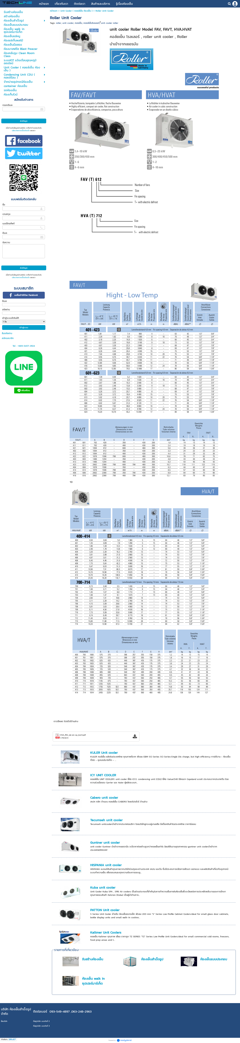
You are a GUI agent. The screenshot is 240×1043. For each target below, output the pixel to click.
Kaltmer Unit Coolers (105, 932)
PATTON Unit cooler (105, 909)
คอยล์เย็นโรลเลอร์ (91, 23)
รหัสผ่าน (6, 309)
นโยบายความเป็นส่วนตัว (21, 130)
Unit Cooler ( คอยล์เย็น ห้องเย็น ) (76, 11)
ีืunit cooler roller (109, 23)
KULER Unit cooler (104, 752)
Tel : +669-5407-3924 (24, 346)
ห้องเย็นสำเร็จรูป (152, 959)
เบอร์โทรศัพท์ (8, 223)
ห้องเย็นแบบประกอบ (213, 959)
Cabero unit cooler (104, 797)
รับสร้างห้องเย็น (92, 959)
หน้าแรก (54, 11)
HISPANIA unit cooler (106, 865)
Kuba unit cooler (102, 887)
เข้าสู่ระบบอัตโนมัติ (10, 318)
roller (58, 23)
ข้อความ (6, 242)
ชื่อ (3, 204)
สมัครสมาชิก (8, 338)
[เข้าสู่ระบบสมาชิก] (235, 3)
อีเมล (4, 233)
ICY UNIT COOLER (103, 775)
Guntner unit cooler (105, 842)
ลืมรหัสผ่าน (7, 333)
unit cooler (67, 23)
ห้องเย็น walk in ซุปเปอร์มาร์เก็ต (93, 981)
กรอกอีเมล (7, 105)
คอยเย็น (78, 23)
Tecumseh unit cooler (106, 820)
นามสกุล (6, 214)
